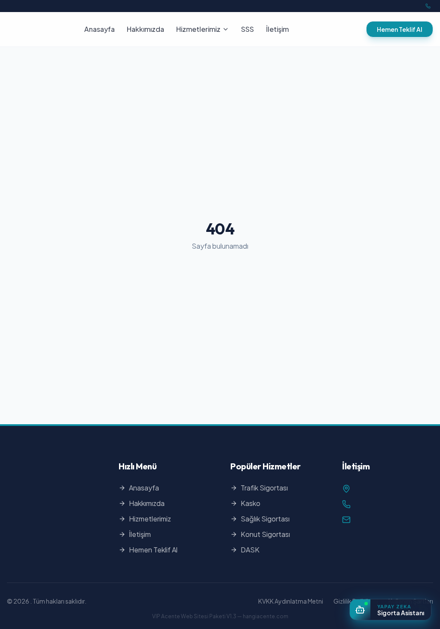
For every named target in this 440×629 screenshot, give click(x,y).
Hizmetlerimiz (198, 29)
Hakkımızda (145, 29)
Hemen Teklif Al (399, 29)
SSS (247, 29)
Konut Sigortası (265, 534)
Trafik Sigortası (264, 487)
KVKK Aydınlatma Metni (290, 601)
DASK (250, 549)
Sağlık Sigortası (265, 518)
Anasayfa (99, 29)
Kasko (250, 503)
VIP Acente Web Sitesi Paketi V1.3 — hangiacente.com (220, 616)
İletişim (277, 29)
